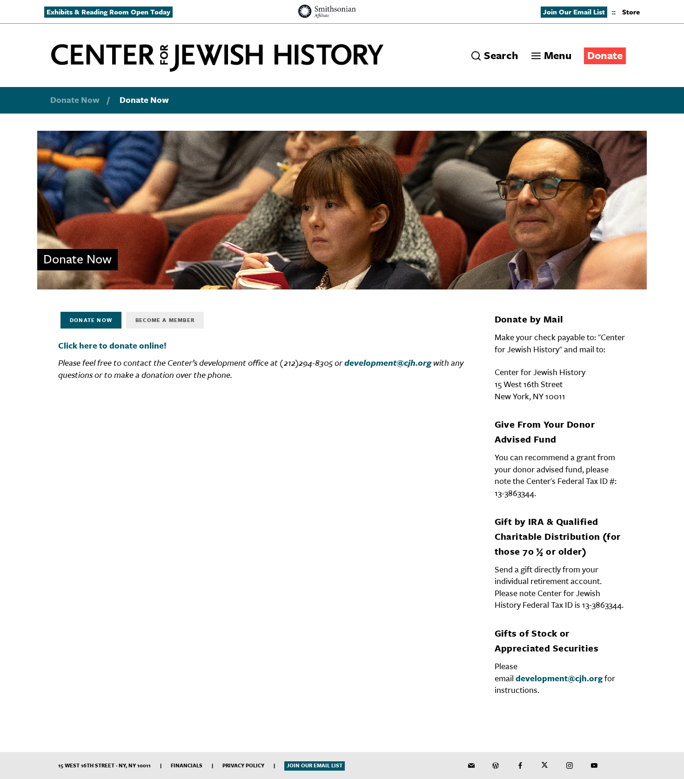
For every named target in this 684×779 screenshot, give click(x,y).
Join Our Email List (574, 12)
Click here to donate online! (112, 345)
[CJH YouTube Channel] (594, 765)
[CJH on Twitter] (544, 765)
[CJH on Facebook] (520, 765)
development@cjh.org (387, 362)
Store (631, 12)
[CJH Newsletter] (471, 765)
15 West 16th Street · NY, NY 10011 (104, 765)
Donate (605, 55)
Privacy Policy (243, 765)
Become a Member (164, 320)
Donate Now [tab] (91, 320)
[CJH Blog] (495, 765)
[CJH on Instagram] (569, 765)
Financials (186, 765)
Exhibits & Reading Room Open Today (108, 12)
